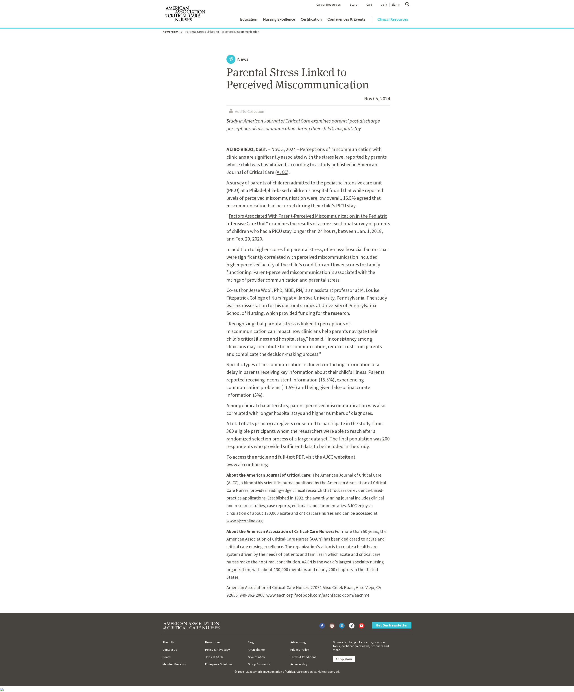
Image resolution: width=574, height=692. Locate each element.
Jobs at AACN (214, 657)
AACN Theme (256, 650)
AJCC (282, 172)
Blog (251, 642)
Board (167, 657)
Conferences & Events (346, 19)
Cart (369, 4)
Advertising (298, 642)
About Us (169, 642)
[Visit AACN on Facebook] (322, 625)
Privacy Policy (299, 650)
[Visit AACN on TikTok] (351, 625)
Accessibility (298, 664)
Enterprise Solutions (219, 664)
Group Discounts (259, 664)
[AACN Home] (184, 14)
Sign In (395, 4)
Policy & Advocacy (217, 650)
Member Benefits (174, 664)
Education (248, 19)
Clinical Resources (392, 19)
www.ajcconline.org (247, 464)
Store (353, 4)
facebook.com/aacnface (317, 595)
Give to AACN (256, 657)
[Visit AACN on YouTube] (361, 625)
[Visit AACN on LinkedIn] (342, 625)
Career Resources (328, 4)
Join (384, 4)
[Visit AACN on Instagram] (332, 625)
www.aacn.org (279, 595)
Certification (311, 19)
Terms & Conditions (303, 657)
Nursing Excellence (279, 19)
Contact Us (170, 650)
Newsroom (170, 32)
